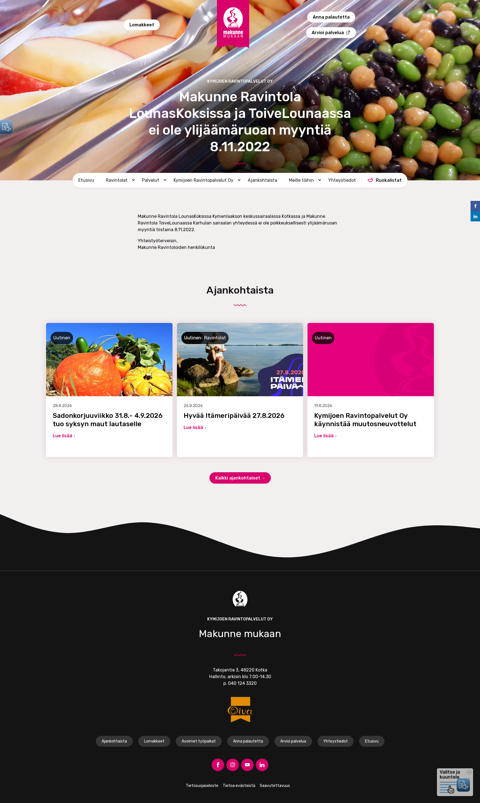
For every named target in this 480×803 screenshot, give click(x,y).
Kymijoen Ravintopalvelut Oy (203, 180)
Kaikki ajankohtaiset (238, 478)
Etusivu (86, 180)
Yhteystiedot (342, 180)
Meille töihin (301, 180)
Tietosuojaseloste (202, 785)
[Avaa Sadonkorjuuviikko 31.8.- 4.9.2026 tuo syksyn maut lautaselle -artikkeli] (109, 390)
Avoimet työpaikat (199, 741)
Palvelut (150, 180)
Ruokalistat (389, 180)
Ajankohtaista (262, 180)
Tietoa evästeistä (239, 785)
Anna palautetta (331, 17)
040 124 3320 (242, 683)
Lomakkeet (141, 24)
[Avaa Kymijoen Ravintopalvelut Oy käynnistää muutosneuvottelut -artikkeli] (371, 390)
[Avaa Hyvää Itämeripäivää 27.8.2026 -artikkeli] (240, 390)
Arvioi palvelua (328, 32)
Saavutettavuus (275, 785)
